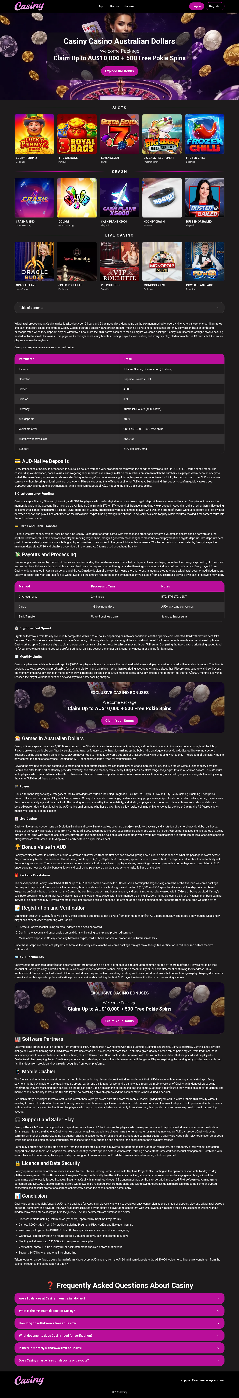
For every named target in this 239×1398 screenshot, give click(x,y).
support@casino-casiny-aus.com (202, 1380)
